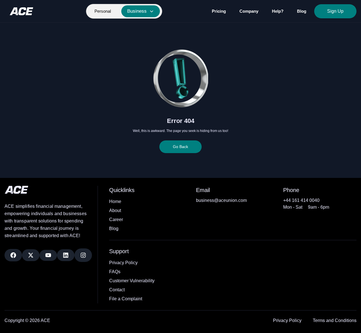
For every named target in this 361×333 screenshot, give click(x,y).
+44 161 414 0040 (301, 200)
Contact (117, 289)
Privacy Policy (123, 262)
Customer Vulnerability (132, 280)
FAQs (114, 271)
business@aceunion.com (221, 200)
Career (116, 219)
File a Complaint (125, 298)
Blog (301, 11)
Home (115, 201)
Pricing (219, 11)
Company (248, 11)
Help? (277, 11)
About (115, 210)
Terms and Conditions (334, 320)
